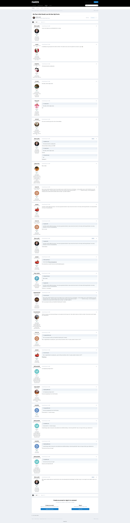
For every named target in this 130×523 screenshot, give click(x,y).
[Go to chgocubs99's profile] (37, 392)
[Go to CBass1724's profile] (37, 168)
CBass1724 (36, 163)
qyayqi (36, 204)
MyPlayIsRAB (37, 366)
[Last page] (39, 22)
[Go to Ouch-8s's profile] (37, 193)
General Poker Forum (46, 18)
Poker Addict (37, 273)
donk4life (37, 405)
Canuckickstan (36, 312)
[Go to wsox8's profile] (37, 50)
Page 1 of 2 (43, 495)
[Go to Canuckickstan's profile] (37, 317)
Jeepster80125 (36, 292)
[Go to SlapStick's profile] (37, 70)
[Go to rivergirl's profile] (37, 86)
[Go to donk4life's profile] (37, 410)
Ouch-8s (37, 187)
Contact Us (65, 521)
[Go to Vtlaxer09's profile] (37, 106)
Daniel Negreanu (40, 5)
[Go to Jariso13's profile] (37, 124)
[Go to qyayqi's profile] (37, 209)
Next (37, 495)
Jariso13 (37, 119)
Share (88, 17)
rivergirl (37, 81)
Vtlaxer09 (37, 100)
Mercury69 (39, 17)
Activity (50, 5)
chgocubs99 (37, 386)
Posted (46, 44)
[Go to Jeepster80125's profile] (37, 299)
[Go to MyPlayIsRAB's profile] (37, 371)
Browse (46, 5)
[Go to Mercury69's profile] (34, 18)
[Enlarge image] (82, 46)
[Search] (97, 5)
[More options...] (96, 26)
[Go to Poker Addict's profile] (37, 278)
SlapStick (37, 63)
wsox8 (36, 44)
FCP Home (34, 5)
